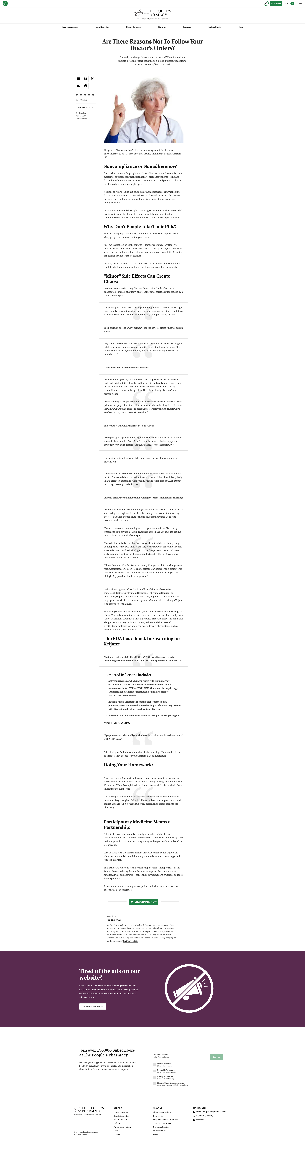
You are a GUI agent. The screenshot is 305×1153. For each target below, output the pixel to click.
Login (300, 3)
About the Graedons (162, 1112)
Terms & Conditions (162, 1123)
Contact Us (158, 1116)
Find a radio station (122, 1127)
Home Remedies (102, 27)
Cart (289, 3)
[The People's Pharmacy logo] (152, 14)
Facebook (200, 1120)
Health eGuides (214, 27)
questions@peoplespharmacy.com (211, 1112)
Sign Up (216, 1057)
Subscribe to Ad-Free (92, 1006)
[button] (86, 86)
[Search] (266, 3)
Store (241, 27)
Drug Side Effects (85, 107)
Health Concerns (133, 27)
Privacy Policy (159, 1131)
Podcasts (187, 27)
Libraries (162, 27)
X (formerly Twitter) (204, 1116)
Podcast (117, 1123)
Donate (117, 1134)
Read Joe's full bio (130, 941)
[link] (79, 79)
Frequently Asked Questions (165, 1120)
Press (155, 1134)
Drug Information (70, 27)
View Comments (146, 902)
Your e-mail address (160, 1054)
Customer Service (161, 1127)
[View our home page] (5, 3)
